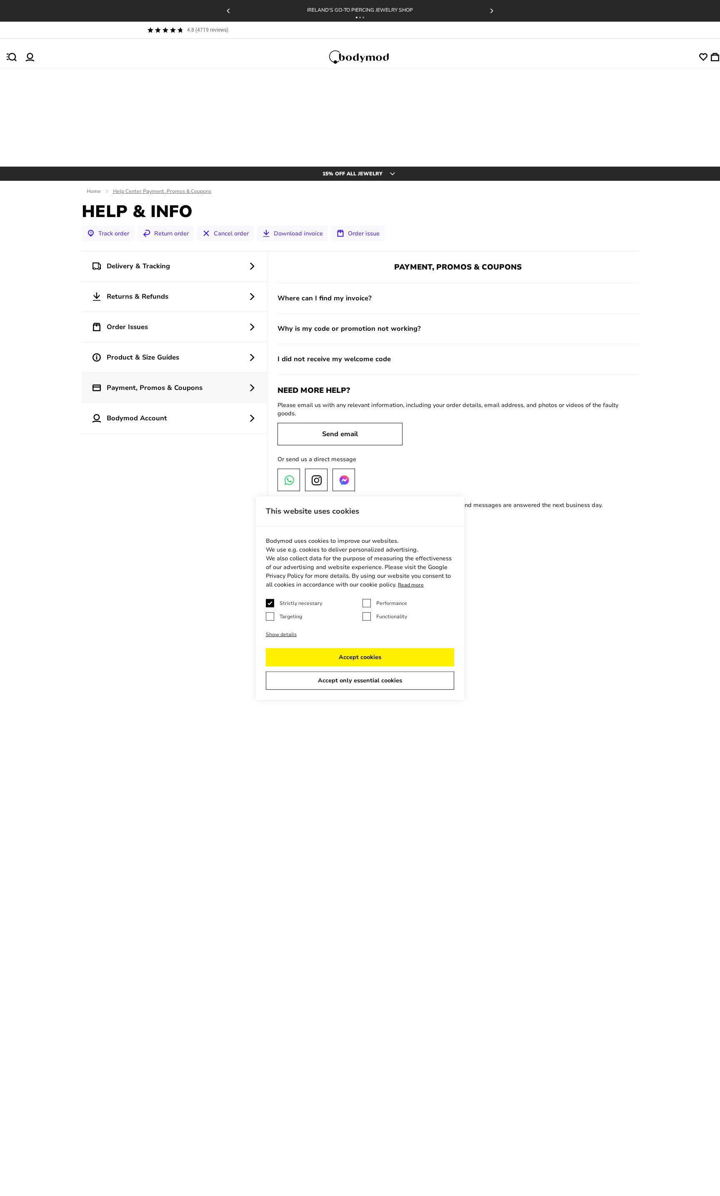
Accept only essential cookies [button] (360, 680)
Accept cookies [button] (360, 657)
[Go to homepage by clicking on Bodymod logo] (366, 57)
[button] (357, 17)
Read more (411, 585)
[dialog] (360, 597)
